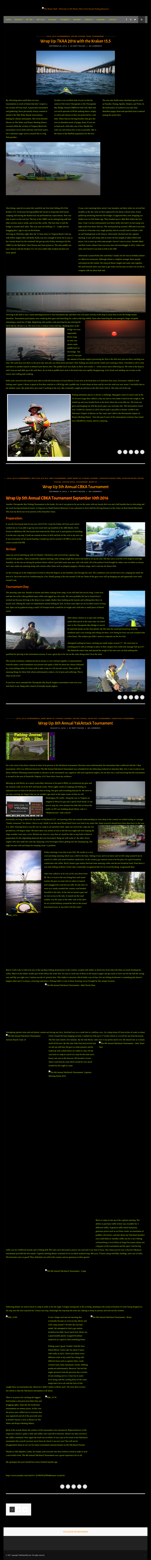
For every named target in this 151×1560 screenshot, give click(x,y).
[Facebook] (126, 19)
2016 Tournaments (61, 36)
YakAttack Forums (77, 1445)
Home (8, 20)
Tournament (98, 36)
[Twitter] (135, 19)
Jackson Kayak (129, 478)
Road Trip (93, 719)
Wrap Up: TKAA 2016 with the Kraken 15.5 (75, 41)
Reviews (77, 20)
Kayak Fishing (78, 36)
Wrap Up (93, 482)
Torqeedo (64, 20)
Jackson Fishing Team (110, 478)
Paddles (88, 20)
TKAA (88, 36)
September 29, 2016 (58, 46)
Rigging (52, 20)
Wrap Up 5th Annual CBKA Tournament (75, 486)
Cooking (100, 20)
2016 (49, 36)
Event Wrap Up (74, 478)
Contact (113, 20)
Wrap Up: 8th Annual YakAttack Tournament (75, 723)
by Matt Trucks (78, 46)
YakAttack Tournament (122, 719)
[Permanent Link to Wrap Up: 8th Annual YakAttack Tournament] (30, 759)
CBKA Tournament (57, 478)
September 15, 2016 (58, 492)
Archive (18, 20)
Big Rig (44, 478)
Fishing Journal (90, 478)
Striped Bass (68, 482)
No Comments (95, 46)
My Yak (29, 20)
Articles (40, 20)
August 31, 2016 (58, 728)
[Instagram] (131, 19)
